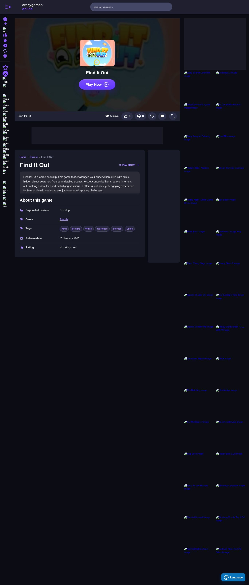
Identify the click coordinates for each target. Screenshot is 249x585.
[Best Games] (5, 29)
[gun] (5, 122)
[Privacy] (5, 204)
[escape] (5, 128)
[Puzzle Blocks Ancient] (231, 118)
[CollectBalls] (231, 86)
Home (23, 157)
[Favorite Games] (5, 55)
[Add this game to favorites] (152, 116)
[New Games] (5, 24)
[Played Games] (5, 45)
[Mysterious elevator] (231, 499)
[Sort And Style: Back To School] (231, 562)
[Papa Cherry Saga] (199, 277)
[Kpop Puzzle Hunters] (199, 499)
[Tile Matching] (199, 404)
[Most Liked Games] (5, 34)
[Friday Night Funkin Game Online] (199, 213)
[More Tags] (5, 171)
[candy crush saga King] (231, 245)
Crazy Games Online (27, 6)
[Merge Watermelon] (231, 181)
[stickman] (5, 97)
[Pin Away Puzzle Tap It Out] (231, 531)
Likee (130, 228)
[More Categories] (5, 85)
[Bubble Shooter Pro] (199, 340)
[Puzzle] (5, 80)
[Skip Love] (199, 467)
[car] (5, 116)
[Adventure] (5, 74)
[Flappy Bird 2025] (231, 467)
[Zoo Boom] (231, 213)
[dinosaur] (5, 104)
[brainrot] (5, 166)
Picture (76, 228)
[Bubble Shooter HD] (199, 308)
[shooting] (5, 110)
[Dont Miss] (231, 150)
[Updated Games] (5, 50)
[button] (173, 116)
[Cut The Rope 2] (199, 435)
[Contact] (5, 188)
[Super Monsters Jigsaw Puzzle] (199, 118)
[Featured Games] (5, 40)
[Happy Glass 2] (231, 277)
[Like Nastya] (231, 404)
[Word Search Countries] (199, 86)
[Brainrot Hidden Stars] (199, 562)
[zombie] (5, 159)
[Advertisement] (97, 135)
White (88, 228)
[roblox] (5, 153)
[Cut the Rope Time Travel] (231, 308)
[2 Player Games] (5, 141)
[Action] (5, 67)
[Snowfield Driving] (231, 435)
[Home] (5, 18)
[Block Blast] (199, 245)
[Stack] (231, 372)
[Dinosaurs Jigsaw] (199, 372)
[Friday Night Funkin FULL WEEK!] (231, 340)
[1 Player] (5, 135)
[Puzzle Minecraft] (199, 531)
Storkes (117, 228)
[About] (5, 198)
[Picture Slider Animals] (199, 181)
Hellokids (102, 228)
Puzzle (34, 157)
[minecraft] (5, 147)
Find (64, 228)
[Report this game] (162, 116)
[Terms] (5, 193)
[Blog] (5, 182)
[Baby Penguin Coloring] (199, 150)
